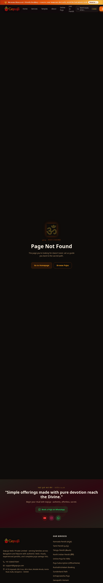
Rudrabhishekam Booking (64, 567)
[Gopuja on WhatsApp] (58, 518)
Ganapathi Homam (61, 580)
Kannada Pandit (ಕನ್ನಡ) (62, 541)
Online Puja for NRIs (61, 559)
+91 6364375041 (12, 562)
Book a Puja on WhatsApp (53, 509)
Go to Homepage (41, 265)
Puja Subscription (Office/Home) (66, 563)
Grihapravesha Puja (61, 576)
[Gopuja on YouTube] (44, 518)
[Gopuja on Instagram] (51, 518)
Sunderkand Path (60, 571)
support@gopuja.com (15, 565)
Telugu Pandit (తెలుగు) (62, 550)
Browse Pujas (63, 265)
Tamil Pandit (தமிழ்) (61, 546)
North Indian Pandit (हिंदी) (63, 554)
